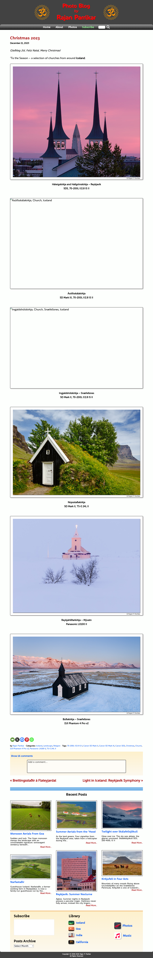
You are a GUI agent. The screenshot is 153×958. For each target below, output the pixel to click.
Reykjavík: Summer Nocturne (74, 894)
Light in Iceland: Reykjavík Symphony (111, 780)
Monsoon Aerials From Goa (27, 833)
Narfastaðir (17, 882)
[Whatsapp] (31, 739)
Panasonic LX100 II (38, 748)
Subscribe (88, 27)
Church (138, 746)
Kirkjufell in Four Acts (115, 879)
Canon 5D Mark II (90, 746)
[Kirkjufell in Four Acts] (122, 863)
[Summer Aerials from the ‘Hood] (76, 814)
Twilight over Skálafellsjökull (120, 831)
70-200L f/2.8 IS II (74, 746)
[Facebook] (22, 739)
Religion (56, 746)
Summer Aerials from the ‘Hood (76, 831)
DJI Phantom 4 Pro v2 (19, 748)
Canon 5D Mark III (106, 746)
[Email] (12, 739)
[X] (17, 739)
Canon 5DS (120, 746)
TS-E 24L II (51, 748)
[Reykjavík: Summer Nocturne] (76, 870)
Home (46, 27)
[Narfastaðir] (30, 866)
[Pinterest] (27, 739)
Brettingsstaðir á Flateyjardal (34, 780)
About (59, 27)
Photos (72, 27)
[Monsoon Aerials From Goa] (30, 815)
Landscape (47, 746)
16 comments (22, 755)
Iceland (39, 746)
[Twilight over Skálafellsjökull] (122, 814)
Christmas (130, 746)
